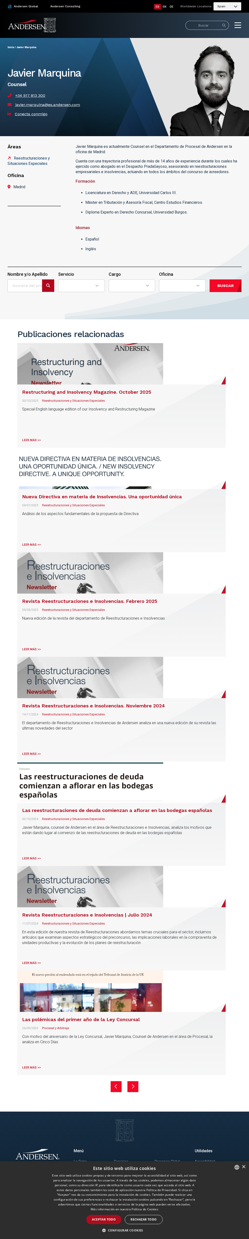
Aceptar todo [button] (104, 1219)
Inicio (11, 47)
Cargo (115, 274)
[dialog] (124, 1200)
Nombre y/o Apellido (28, 274)
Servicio (66, 274)
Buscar (225, 285)
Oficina (166, 274)
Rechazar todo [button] (144, 1219)
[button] (124, 1230)
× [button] (243, 1167)
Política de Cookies (145, 1209)
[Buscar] (224, 25)
